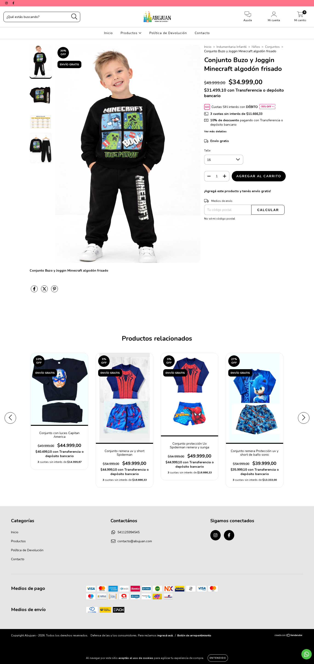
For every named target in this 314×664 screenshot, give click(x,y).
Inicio (108, 33)
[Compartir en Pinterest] (54, 291)
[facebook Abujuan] (13, 3)
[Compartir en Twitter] (45, 291)
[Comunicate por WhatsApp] (306, 654)
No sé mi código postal (219, 218)
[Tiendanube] (288, 636)
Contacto (202, 33)
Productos (130, 33)
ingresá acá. (165, 635)
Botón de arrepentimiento (194, 635)
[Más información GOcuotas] (267, 107)
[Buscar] (74, 16)
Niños (256, 47)
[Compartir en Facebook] (35, 291)
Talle (207, 150)
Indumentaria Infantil (232, 47)
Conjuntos (272, 47)
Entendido (218, 658)
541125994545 (128, 532)
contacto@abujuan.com (134, 541)
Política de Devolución (168, 33)
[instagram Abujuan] (6, 3)
